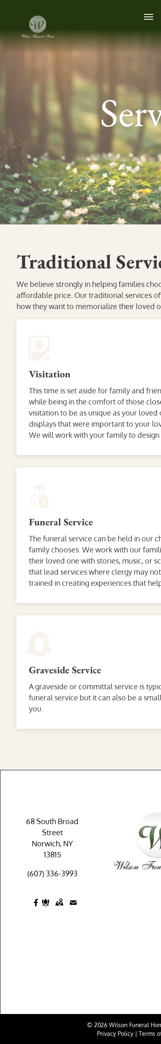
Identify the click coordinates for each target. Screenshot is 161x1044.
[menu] (148, 17)
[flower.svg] (45, 907)
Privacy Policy (115, 1033)
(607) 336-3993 (52, 873)
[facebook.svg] (36, 907)
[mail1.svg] (73, 907)
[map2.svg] (59, 907)
